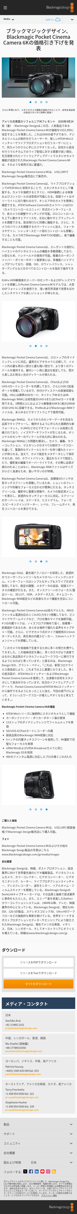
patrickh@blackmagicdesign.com (23, 1074)
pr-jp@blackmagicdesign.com (21, 1028)
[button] (30, 102)
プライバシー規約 (49, 1195)
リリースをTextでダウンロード (38, 973)
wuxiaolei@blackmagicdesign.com (23, 1051)
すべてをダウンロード (38, 984)
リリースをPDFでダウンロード (38, 962)
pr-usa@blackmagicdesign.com (21, 1097)
